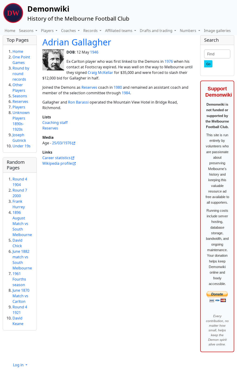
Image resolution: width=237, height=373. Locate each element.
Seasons (19, 95)
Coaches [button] (69, 30)
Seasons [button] (26, 30)
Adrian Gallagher (76, 42)
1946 (94, 52)
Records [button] (91, 30)
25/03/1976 (62, 142)
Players (18, 107)
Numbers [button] (188, 30)
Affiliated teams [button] (119, 30)
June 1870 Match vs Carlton (20, 296)
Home (10, 30)
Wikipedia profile (57, 163)
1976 (169, 61)
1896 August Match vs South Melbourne (22, 223)
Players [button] (48, 30)
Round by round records (20, 74)
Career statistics (56, 157)
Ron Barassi (78, 102)
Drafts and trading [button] (156, 30)
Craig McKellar (100, 72)
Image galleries (217, 30)
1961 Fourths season (19, 279)
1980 (118, 87)
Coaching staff (55, 122)
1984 (126, 92)
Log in (19, 364)
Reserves (89, 87)
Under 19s (21, 146)
